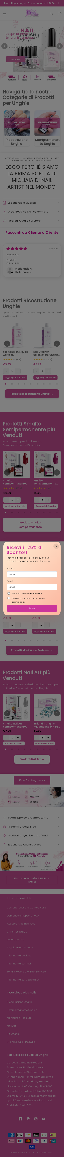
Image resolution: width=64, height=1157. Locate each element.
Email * (11, 581)
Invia (32, 608)
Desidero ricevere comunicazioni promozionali (28, 600)
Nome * (11, 568)
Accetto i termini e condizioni (27, 593)
